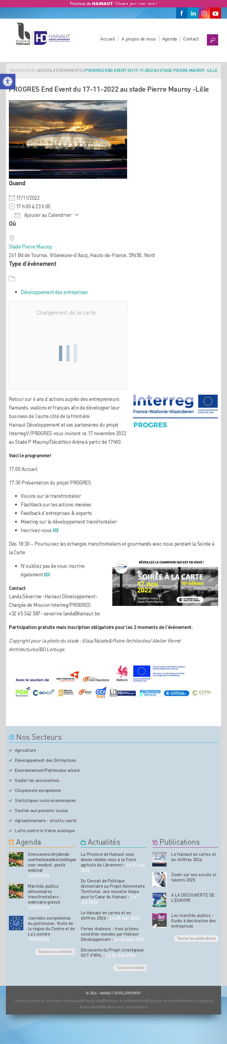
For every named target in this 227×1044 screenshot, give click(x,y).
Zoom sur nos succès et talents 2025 (193, 877)
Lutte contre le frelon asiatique (44, 830)
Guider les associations (37, 780)
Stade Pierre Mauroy (30, 246)
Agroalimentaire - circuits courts (46, 820)
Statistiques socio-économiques (45, 800)
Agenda (169, 38)
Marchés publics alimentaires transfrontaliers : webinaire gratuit (44, 894)
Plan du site (92, 1001)
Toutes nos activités (55, 951)
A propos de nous (138, 38)
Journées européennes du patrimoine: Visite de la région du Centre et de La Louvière (51, 925)
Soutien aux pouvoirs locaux (41, 810)
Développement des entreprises (54, 292)
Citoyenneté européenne (38, 790)
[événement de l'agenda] (16, 859)
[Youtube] (215, 13)
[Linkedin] (193, 13)
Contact (191, 38)
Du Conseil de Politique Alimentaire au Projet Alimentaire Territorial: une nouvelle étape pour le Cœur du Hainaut (113, 889)
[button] (7, 81)
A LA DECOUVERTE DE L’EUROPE (193, 897)
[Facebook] (181, 13)
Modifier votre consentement (124, 1007)
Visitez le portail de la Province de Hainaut (48, 1001)
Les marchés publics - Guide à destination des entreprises (193, 920)
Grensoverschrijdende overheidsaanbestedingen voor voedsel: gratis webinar (51, 862)
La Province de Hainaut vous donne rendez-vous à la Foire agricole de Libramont (108, 859)
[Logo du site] (43, 33)
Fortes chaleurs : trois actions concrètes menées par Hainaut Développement (110, 934)
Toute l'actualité (130, 967)
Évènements (69, 70)
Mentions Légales (196, 1001)
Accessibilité (90, 1007)
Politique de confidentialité (125, 1001)
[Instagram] (204, 13)
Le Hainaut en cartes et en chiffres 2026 (106, 915)
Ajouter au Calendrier (47, 215)
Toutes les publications (196, 938)
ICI (47, 574)
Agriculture (25, 750)
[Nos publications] (159, 859)
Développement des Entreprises (45, 760)
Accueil (107, 38)
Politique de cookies (164, 1001)
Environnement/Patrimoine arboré (47, 770)
